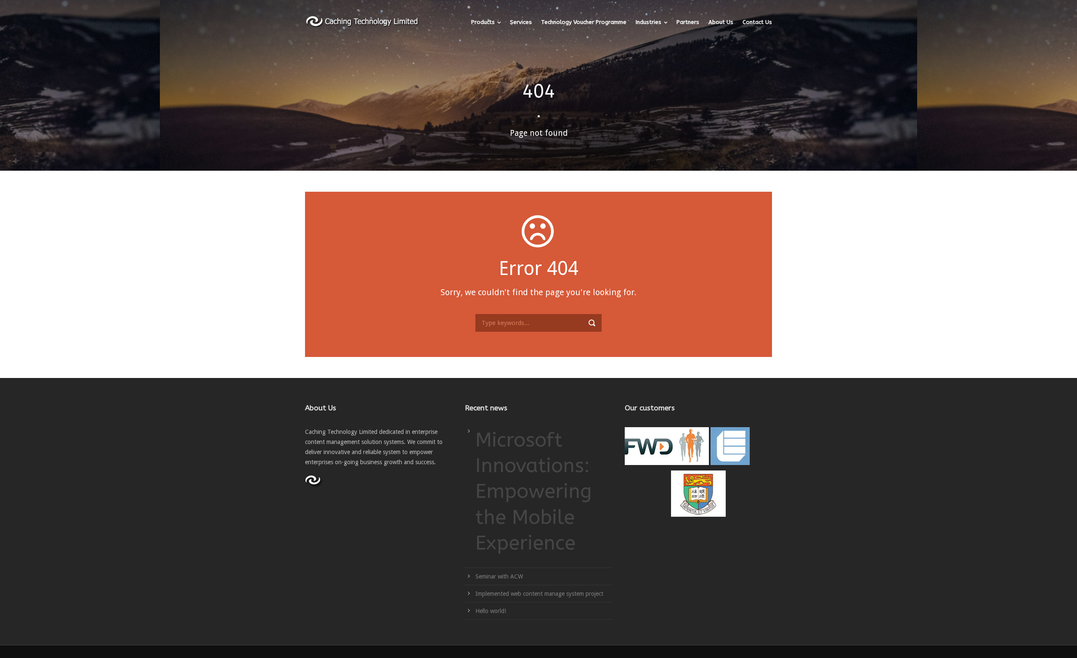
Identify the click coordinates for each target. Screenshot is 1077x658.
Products (483, 22)
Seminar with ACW (499, 576)
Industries (648, 22)
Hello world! (490, 611)
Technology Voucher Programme (583, 22)
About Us (720, 22)
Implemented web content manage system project (539, 593)
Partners (687, 22)
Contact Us (757, 22)
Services (521, 22)
